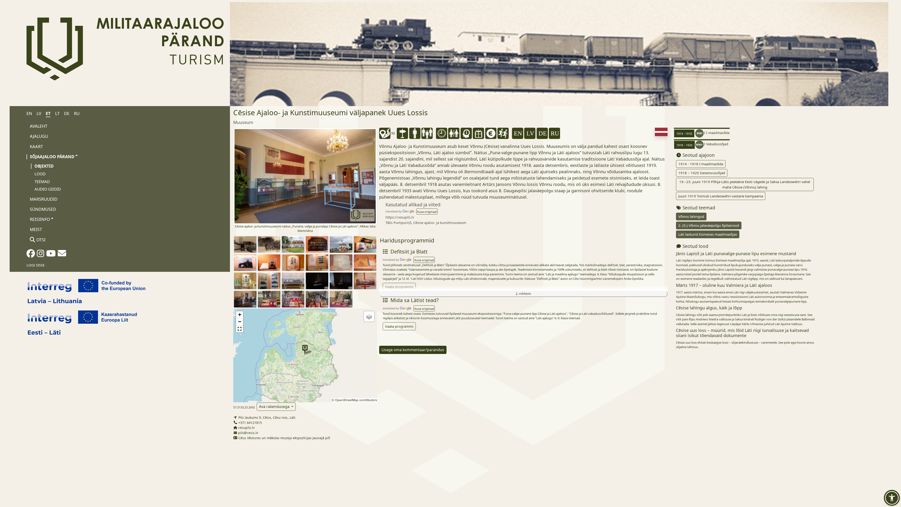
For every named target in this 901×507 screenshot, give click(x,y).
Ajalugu (39, 136)
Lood (40, 174)
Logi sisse (36, 265)
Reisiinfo (40, 219)
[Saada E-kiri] (62, 254)
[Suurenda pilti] (305, 176)
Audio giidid (47, 189)
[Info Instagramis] (40, 255)
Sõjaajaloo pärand (52, 156)
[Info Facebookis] (31, 255)
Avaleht (38, 126)
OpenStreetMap (347, 400)
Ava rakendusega (274, 406)
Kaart (36, 146)
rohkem (524, 294)
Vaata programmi (399, 286)
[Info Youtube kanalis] (51, 255)
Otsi (40, 239)
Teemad (42, 181)
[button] (305, 350)
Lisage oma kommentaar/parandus (413, 349)
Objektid (44, 166)
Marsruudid (43, 199)
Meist (36, 229)
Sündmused (43, 209)
